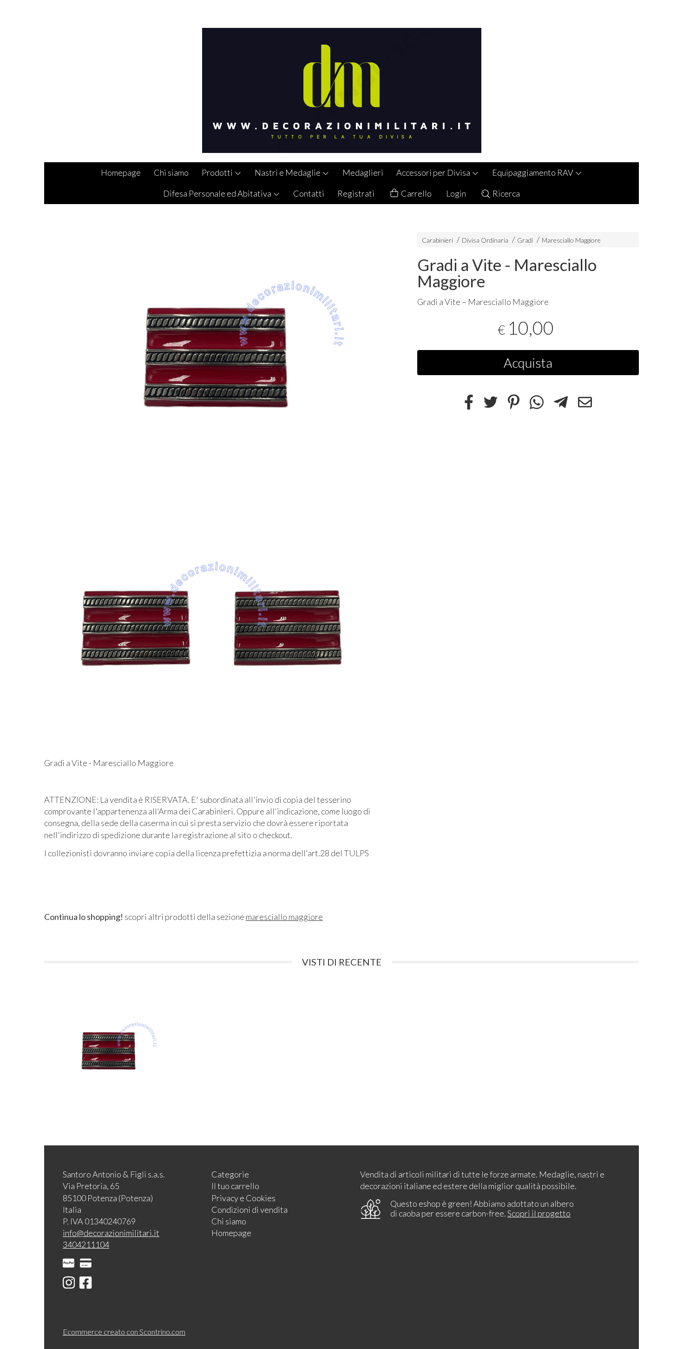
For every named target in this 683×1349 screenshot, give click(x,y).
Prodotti (218, 172)
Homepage (121, 172)
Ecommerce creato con (124, 1331)
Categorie (230, 1174)
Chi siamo (171, 172)
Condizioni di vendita (249, 1209)
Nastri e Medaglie (288, 172)
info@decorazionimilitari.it (111, 1233)
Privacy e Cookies (243, 1198)
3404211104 (86, 1244)
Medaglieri (362, 172)
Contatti (308, 193)
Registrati (355, 193)
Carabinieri (437, 240)
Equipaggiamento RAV (533, 172)
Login (456, 193)
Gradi (525, 240)
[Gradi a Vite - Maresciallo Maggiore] (214, 350)
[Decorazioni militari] (341, 81)
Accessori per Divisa (434, 172)
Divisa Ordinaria (485, 240)
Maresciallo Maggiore (571, 240)
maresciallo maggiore (284, 917)
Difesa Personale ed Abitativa (218, 193)
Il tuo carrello (235, 1186)
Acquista (528, 363)
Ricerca (505, 193)
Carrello (416, 193)
